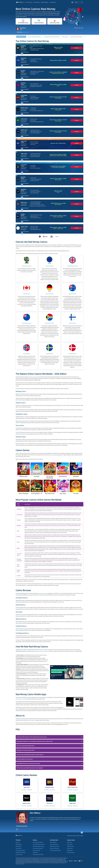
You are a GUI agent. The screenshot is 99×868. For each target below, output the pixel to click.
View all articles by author (21, 826)
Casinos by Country (54, 844)
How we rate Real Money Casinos (34, 36)
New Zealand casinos (26, 323)
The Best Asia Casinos (39, 22)
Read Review (23, 49)
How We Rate (18, 844)
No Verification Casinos (23, 22)
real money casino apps (21, 699)
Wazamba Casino (70, 852)
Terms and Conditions (20, 850)
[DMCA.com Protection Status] (81, 861)
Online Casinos (29, 2)
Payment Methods (44, 2)
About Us (34, 720)
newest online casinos (33, 377)
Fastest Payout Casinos (38, 848)
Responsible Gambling (20, 852)
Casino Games (52, 2)
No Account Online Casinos (39, 844)
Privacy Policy (19, 848)
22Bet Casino (70, 850)
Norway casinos (26, 353)
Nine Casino (69, 842)
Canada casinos (26, 293)
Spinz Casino (70, 844)
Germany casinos (49, 293)
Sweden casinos (49, 353)
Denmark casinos (72, 353)
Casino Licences (19, 854)
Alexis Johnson (26, 32)
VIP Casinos (35, 852)
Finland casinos (72, 323)
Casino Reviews (53, 842)
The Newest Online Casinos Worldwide (51, 36)
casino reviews (72, 246)
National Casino (70, 846)
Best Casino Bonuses (54, 848)
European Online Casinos (55, 850)
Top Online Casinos (21, 36)
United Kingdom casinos (72, 266)
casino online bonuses (42, 593)
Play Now (77, 48)
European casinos (49, 266)
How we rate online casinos (43, 651)
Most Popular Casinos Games (76, 36)
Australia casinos (72, 293)
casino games (55, 454)
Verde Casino (70, 848)
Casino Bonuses (36, 2)
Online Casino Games (54, 846)
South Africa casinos (49, 323)
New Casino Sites (36, 850)
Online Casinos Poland (55, 22)
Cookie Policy (18, 846)
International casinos (26, 266)
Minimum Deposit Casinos (38, 846)
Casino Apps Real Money (38, 854)
